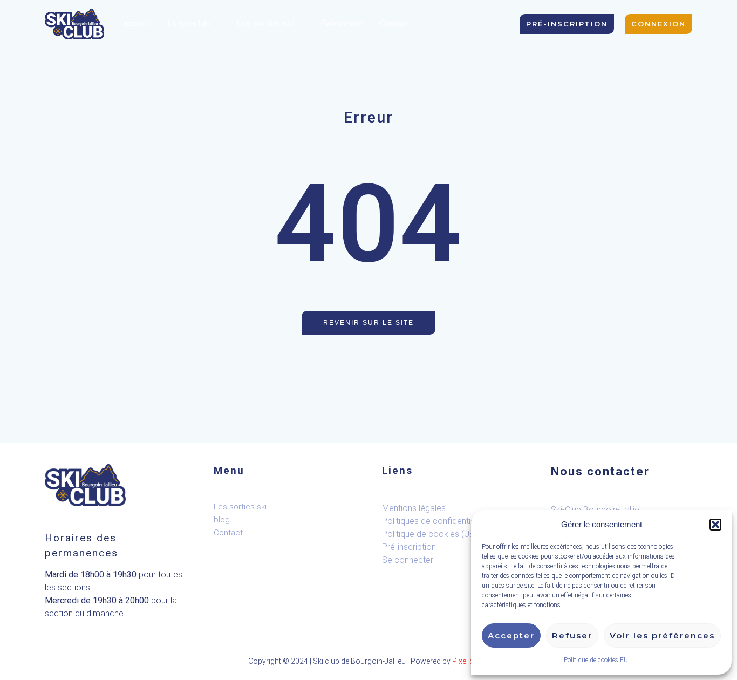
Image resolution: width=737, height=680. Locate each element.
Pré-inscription (409, 547)
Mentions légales (414, 508)
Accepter (511, 635)
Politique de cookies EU (596, 660)
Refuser (572, 635)
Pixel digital (470, 661)
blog (222, 520)
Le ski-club (188, 23)
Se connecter (407, 560)
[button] (715, 524)
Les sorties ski (265, 23)
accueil (137, 23)
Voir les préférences (662, 635)
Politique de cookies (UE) (429, 534)
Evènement (341, 23)
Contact (394, 23)
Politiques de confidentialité (434, 521)
